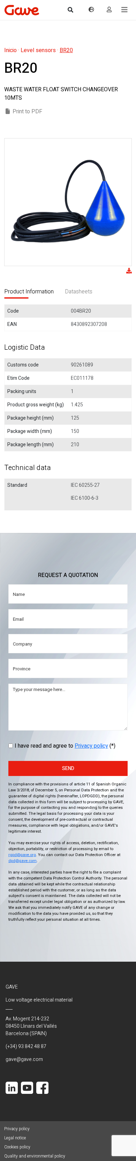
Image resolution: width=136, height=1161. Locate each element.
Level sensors (38, 50)
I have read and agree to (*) (65, 746)
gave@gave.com (24, 1059)
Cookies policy (17, 1147)
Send (68, 768)
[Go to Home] (21, 10)
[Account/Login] (109, 10)
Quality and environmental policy (34, 1156)
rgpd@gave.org (22, 855)
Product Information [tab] (29, 291)
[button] (124, 10)
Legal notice (15, 1138)
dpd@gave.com (22, 861)
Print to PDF (27, 111)
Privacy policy (91, 746)
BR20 (66, 50)
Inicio (10, 50)
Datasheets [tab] (78, 291)
